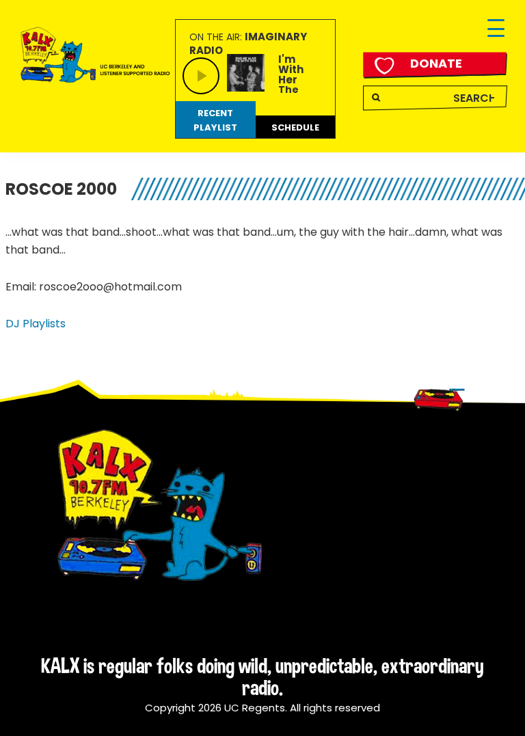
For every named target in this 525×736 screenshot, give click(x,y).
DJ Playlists (35, 323)
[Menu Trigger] (496, 29)
